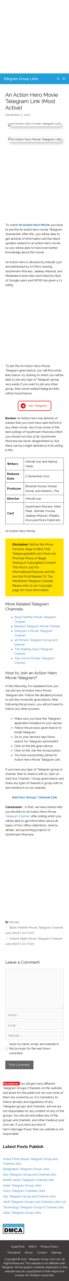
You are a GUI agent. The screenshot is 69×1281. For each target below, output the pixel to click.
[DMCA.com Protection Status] (13, 1233)
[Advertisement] (34, 37)
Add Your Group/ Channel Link (34, 797)
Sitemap (56, 1252)
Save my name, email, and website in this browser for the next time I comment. (34, 1048)
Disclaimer (14, 1252)
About (29, 1252)
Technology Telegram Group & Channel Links (33, 1207)
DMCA (32, 1246)
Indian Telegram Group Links (22, 1185)
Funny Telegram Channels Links (24, 1191)
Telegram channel (17, 816)
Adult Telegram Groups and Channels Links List (34, 1201)
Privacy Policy (49, 1246)
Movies (14, 922)
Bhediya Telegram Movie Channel (37, 626)
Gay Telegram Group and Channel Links (29, 1196)
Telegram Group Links (21, 79)
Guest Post (17, 1246)
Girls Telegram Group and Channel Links (29, 1174)
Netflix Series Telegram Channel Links (28, 1180)
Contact (42, 1252)
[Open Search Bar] (58, 78)
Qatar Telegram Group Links (22, 1212)
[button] (34, 406)
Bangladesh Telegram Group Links (26, 1169)
